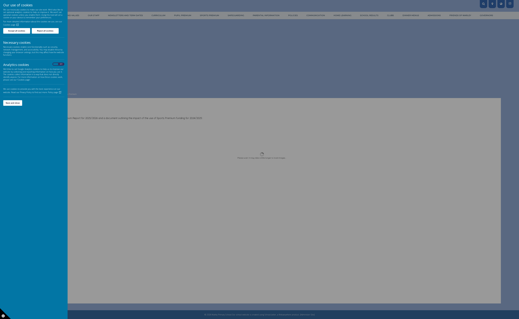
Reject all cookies (45, 31)
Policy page (53, 92)
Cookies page (9, 24)
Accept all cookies (16, 31)
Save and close (13, 103)
